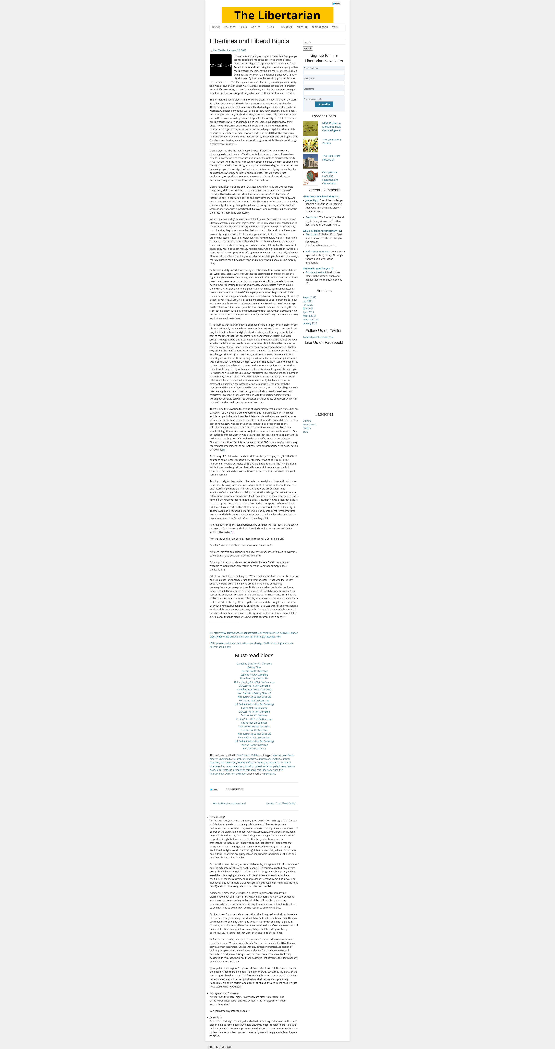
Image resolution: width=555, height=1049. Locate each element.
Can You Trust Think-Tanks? (282, 803)
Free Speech (320, 27)
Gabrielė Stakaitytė (316, 272)
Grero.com (311, 217)
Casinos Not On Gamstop (254, 671)
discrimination (228, 762)
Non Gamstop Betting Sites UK (254, 693)
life (222, 766)
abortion (277, 755)
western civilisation (236, 773)
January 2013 (310, 323)
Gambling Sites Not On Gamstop (254, 663)
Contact (229, 27)
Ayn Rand (288, 755)
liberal (287, 762)
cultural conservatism (244, 759)
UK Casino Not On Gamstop (254, 700)
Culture (302, 27)
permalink (269, 773)
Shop (270, 27)
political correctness (221, 769)
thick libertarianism (267, 769)
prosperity (239, 769)
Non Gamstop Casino (254, 748)
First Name (309, 78)
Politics (286, 27)
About (255, 27)
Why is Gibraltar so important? (228, 803)
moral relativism (234, 766)
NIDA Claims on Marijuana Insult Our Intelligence (331, 127)
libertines (215, 766)
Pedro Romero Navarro (318, 251)
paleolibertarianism (284, 766)
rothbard (251, 769)
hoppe (272, 762)
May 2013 (308, 308)
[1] (223, 449)
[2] (232, 532)
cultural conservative (268, 759)
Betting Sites (254, 667)
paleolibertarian (263, 766)
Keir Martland (220, 50)
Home (216, 27)
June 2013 (308, 304)
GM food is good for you (316, 268)
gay (266, 762)
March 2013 (309, 315)
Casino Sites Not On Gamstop (254, 737)
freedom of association (250, 762)
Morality (249, 766)
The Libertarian (277, 15)
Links (243, 27)
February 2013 (311, 319)
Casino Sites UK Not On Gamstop (254, 719)
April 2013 (308, 312)
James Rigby (312, 200)
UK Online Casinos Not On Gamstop (254, 704)
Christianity (225, 759)
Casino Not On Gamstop (254, 708)
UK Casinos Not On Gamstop (254, 685)
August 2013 (309, 297)
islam (280, 762)
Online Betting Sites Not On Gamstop (254, 682)
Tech (335, 27)
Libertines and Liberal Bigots (319, 196)
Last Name (309, 88)
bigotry (214, 759)
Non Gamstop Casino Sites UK (254, 696)
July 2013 (307, 301)
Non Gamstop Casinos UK (254, 678)
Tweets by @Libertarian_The (318, 337)
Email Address (311, 68)
